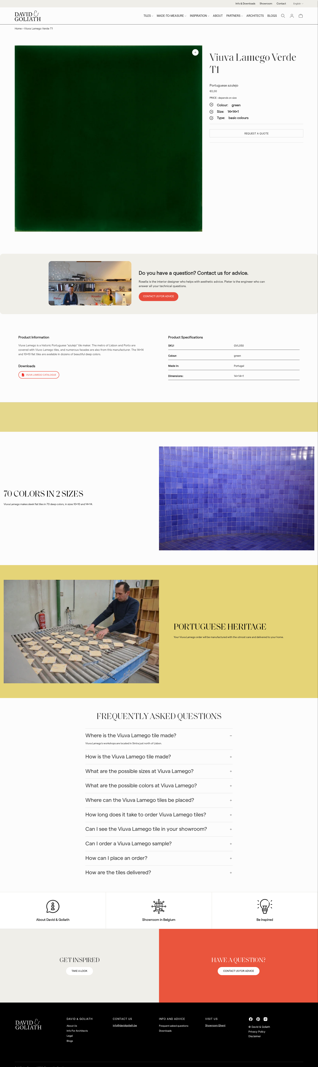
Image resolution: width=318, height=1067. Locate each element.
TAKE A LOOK (79, 971)
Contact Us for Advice (158, 296)
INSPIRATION (198, 15)
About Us (72, 1026)
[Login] (291, 16)
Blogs (70, 1041)
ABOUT (218, 15)
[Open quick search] (283, 16)
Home (18, 28)
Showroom (266, 3)
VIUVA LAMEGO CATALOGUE (41, 374)
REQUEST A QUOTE (256, 133)
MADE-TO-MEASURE (170, 15)
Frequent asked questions (173, 1026)
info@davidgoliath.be (125, 1025)
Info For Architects (77, 1031)
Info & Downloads (245, 3)
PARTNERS (233, 15)
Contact (281, 3)
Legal (70, 1036)
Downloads (165, 1031)
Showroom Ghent (215, 1025)
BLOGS (272, 15)
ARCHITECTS (255, 15)
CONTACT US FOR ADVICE (238, 971)
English (297, 3)
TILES (147, 15)
